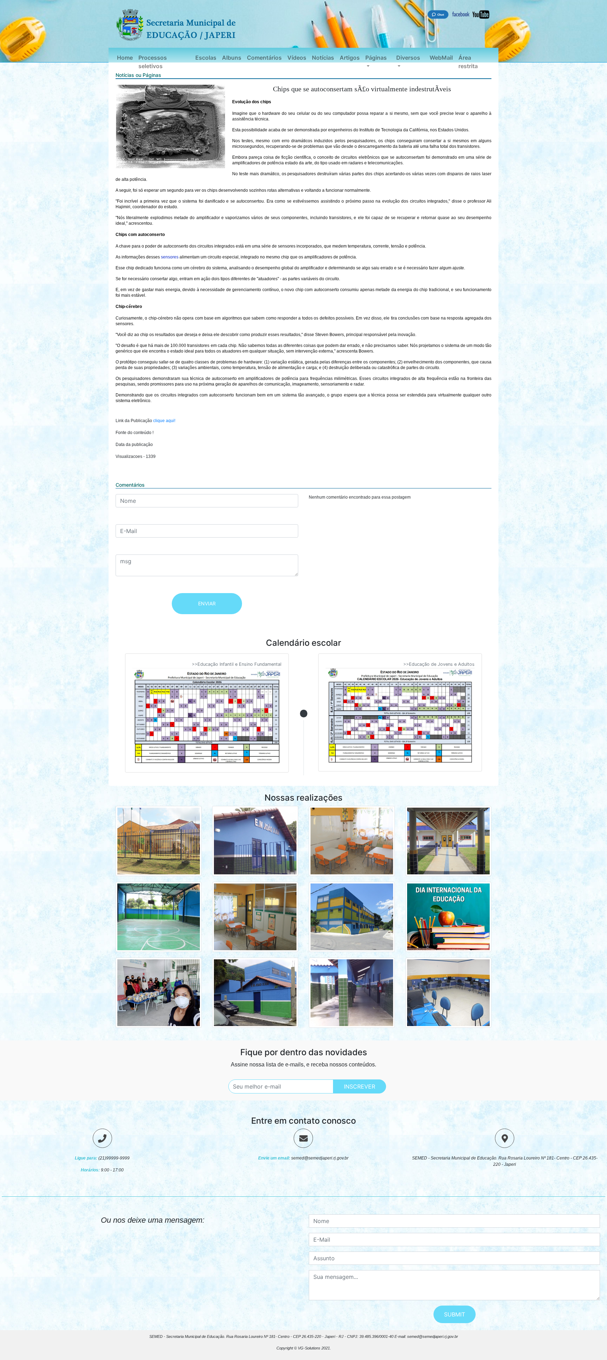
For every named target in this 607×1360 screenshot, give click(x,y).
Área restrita (468, 62)
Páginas (376, 57)
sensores (169, 257)
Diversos (408, 57)
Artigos (350, 57)
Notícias (323, 57)
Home (125, 57)
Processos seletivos (152, 62)
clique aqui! (164, 420)
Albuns (231, 57)
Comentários (264, 57)
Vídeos (296, 57)
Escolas (205, 57)
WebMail (441, 57)
